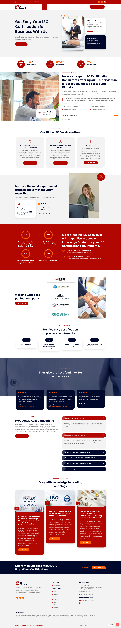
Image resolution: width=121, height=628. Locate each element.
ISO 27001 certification (41, 615)
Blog (79, 6)
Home (44, 6)
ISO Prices (67, 6)
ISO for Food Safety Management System (59, 615)
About (49, 6)
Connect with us (30, 162)
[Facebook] (99, 2)
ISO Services (56, 6)
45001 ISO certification (89, 615)
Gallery (73, 6)
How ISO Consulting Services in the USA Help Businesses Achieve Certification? (60, 513)
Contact (85, 6)
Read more (24, 549)
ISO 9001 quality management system (25, 615)
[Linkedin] (105, 2)
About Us (89, 45)
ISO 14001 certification (76, 615)
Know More (90, 30)
